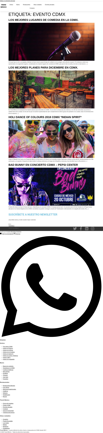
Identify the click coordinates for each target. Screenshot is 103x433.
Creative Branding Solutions (13, 231)
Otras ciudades (38, 4)
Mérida (5, 424)
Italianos (5, 393)
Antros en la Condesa (9, 352)
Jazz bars (5, 377)
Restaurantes (26, 4)
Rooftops (5, 373)
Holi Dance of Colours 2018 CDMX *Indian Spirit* (45, 117)
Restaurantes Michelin (9, 385)
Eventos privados (49, 4)
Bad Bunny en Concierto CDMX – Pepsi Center (43, 164)
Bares (18, 4)
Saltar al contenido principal (7, 1)
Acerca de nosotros (8, 403)
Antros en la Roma (8, 350)
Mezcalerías (6, 371)
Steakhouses (6, 394)
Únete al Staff (6, 405)
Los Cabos (6, 423)
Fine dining (6, 387)
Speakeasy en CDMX (9, 368)
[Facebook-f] (81, 228)
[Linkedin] (87, 228)
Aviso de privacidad (8, 410)
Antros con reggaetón (8, 359)
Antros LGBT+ (7, 357)
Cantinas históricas (8, 369)
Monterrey (5, 426)
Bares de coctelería (8, 366)
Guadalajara (6, 428)
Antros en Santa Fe (8, 354)
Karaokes (5, 379)
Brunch (5, 396)
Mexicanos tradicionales (9, 389)
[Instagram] (92, 228)
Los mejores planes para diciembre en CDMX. (43, 67)
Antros (11, 4)
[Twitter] (75, 228)
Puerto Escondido (8, 421)
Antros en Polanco (8, 348)
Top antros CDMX (8, 346)
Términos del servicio (8, 412)
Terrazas (5, 375)
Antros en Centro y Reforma (10, 355)
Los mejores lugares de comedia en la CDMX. (43, 19)
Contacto (32, 8)
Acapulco (5, 419)
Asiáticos (5, 391)
